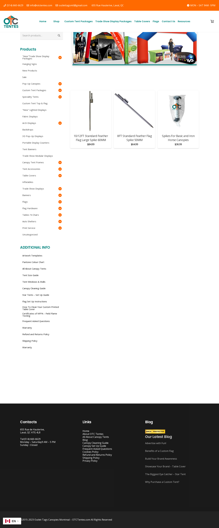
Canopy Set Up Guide (94, 446)
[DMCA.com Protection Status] (155, 432)
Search (59, 35)
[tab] (125, 70)
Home (86, 431)
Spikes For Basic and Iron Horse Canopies (178, 138)
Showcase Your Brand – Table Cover (165, 466)
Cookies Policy (90, 451)
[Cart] (212, 21)
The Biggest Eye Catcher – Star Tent (165, 474)
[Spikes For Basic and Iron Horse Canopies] (178, 111)
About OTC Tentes (93, 434)
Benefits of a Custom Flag (159, 451)
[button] (60, 21)
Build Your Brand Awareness (161, 458)
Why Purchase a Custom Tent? (162, 482)
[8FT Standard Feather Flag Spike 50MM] (134, 111)
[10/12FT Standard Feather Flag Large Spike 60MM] (90, 111)
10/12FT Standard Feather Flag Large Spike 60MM (91, 138)
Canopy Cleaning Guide (95, 443)
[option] (134, 39)
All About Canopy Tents (96, 437)
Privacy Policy (90, 460)
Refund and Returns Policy (97, 454)
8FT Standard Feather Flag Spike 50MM (134, 138)
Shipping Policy (91, 457)
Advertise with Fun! (155, 443)
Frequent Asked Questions (97, 448)
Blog (85, 440)
